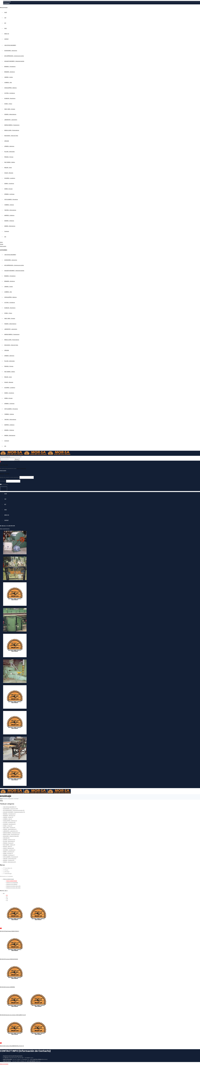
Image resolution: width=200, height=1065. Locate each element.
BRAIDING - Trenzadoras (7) (9, 813)
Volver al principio (4, 1064)
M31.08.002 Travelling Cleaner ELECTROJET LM (13, 607)
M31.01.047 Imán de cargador (9, 787)
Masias (6, 870)
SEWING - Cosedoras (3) (8, 851)
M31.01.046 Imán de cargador (10, 658)
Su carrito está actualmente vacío (8, 468)
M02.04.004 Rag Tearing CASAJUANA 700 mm (13, 684)
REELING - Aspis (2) (7, 846)
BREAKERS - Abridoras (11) (9, 815)
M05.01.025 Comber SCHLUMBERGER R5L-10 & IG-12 (12, 1045)
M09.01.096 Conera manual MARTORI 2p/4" (13, 581)
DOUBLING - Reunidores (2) (9, 824)
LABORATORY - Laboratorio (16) (10, 831)
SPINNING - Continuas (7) (8, 855)
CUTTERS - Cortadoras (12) (9, 822)
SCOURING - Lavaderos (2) (9, 850)
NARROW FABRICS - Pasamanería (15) (11, 832)
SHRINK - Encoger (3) (8, 853)
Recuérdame (5, 484)
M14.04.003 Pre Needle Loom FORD (11, 632)
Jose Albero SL (8, 868)
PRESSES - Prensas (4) (8, 843)
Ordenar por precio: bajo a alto (13, 886)
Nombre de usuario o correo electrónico (9, 477)
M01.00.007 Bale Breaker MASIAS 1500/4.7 (9, 931)
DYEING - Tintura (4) (7, 825)
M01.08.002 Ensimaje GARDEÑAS (7, 987)
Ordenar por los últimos (11, 884)
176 (7, 900)
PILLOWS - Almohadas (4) (9, 841)
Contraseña (3, 481)
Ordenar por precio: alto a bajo (13, 887)
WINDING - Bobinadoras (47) (9, 862)
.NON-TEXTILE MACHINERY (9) (9, 807)
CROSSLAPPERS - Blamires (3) (10, 820)
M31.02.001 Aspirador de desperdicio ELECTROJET (14, 710)
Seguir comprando (21, 468)
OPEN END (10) (6, 837)
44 (7, 895)
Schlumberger (8, 873)
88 (7, 897)
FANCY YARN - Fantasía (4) (9, 827)
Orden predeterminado (11, 880)
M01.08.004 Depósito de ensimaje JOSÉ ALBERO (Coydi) (13, 1015)
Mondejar (7, 871)
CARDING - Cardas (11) (8, 817)
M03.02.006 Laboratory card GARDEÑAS (12, 761)
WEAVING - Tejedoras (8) (8, 860)
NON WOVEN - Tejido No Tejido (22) (11, 836)
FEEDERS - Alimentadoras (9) (9, 829)
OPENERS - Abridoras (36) (9, 839)
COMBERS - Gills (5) (7, 819)
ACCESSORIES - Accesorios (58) (10, 808)
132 (7, 898)
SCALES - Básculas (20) (8, 848)
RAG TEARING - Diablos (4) (9, 844)
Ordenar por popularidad (12, 882)
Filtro (1, 800)
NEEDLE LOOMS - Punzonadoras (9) (11, 834)
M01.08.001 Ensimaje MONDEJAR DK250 (9, 959)
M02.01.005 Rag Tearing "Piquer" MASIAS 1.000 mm (14, 555)
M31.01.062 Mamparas (8, 735)
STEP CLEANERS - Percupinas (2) (10, 856)
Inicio (1, 798)
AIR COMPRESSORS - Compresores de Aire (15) (13, 810)
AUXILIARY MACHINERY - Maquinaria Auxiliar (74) (14, 812)
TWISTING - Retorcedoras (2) (9, 858)
